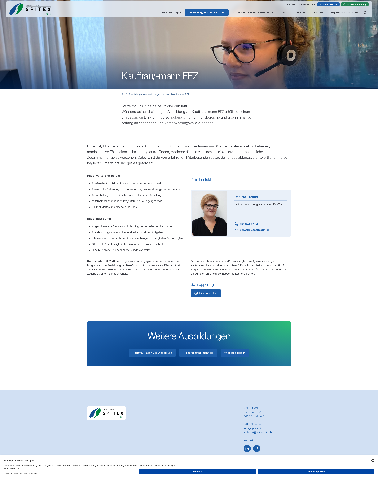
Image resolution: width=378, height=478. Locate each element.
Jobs (285, 12)
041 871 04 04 (330, 4)
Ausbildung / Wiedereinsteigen (207, 12)
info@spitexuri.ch (254, 428)
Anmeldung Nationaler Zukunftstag (253, 12)
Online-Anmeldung (356, 4)
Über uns (300, 12)
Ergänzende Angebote (344, 12)
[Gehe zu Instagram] (256, 448)
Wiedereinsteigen (234, 352)
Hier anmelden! (208, 293)
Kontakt (291, 4)
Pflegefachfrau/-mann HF (198, 352)
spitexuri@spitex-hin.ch (258, 432)
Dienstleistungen (171, 12)
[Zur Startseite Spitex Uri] (30, 9)
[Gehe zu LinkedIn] (247, 448)
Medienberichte (307, 4)
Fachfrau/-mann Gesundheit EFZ (152, 352)
